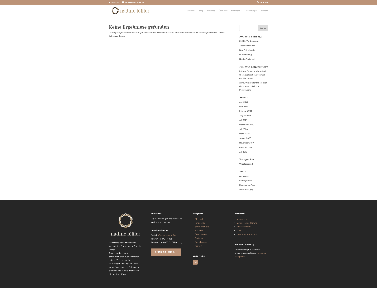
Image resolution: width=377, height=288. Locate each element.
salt (241, 82)
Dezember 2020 (246, 124)
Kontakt (264, 11)
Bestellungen (251, 11)
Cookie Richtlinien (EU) (247, 234)
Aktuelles (211, 11)
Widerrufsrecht (244, 226)
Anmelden (244, 176)
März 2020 (244, 133)
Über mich (223, 11)
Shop (201, 11)
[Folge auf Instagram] (195, 262)
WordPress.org (246, 189)
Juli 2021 (243, 120)
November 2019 (246, 142)
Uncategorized (246, 164)
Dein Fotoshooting (247, 50)
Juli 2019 (243, 152)
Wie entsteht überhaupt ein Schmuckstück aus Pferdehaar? (253, 75)
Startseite (191, 11)
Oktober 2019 (245, 147)
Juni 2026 (243, 102)
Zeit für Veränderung (248, 41)
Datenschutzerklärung (247, 222)
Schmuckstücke (202, 226)
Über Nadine (201, 234)
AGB (239, 230)
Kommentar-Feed (247, 185)
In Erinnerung (245, 54)
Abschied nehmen (247, 45)
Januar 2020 (245, 138)
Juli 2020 (243, 129)
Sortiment (235, 11)
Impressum (242, 219)
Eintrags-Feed (245, 180)
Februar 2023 (245, 111)
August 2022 (245, 115)
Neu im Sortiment (247, 59)
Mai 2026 (243, 106)
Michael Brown (246, 71)
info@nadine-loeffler (166, 235)
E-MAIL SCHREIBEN (165, 252)
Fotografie (200, 222)
